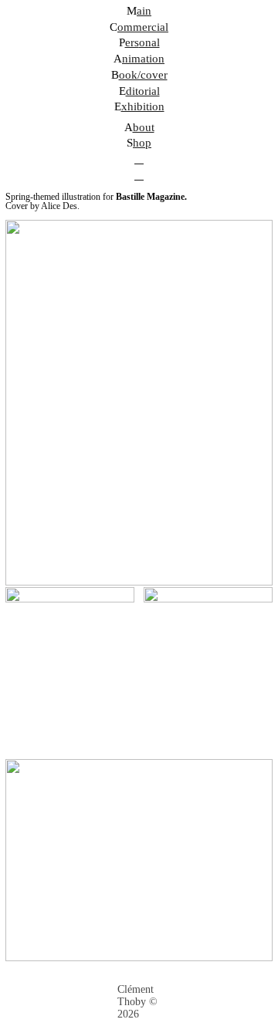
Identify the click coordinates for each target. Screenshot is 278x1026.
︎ (139, 159)
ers (132, 42)
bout (143, 127)
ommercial (142, 27)
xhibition (142, 106)
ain (144, 11)
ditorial (143, 91)
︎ (139, 175)
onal (149, 42)
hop (142, 143)
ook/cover (143, 75)
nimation (143, 58)
